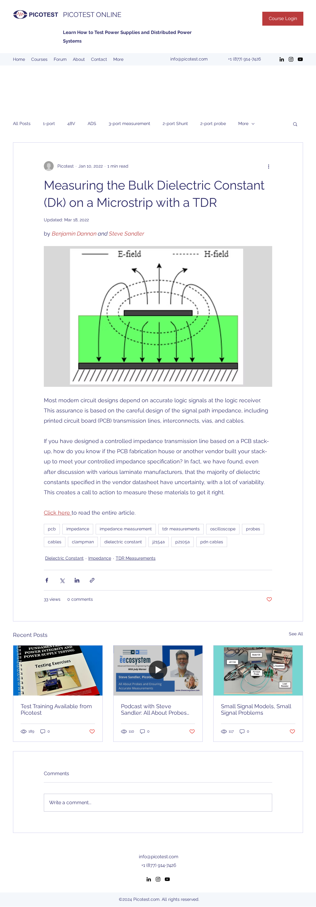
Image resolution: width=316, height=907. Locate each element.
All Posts (22, 123)
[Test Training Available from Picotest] (57, 671)
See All (296, 633)
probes (253, 528)
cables (54, 541)
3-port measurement (129, 123)
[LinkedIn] (282, 59)
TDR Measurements (136, 558)
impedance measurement (126, 528)
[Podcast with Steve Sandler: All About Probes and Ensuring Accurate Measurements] (158, 671)
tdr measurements (181, 528)
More (243, 123)
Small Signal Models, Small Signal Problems (256, 709)
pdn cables (211, 541)
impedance (77, 528)
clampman (83, 541)
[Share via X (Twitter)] (62, 580)
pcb (52, 528)
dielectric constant (123, 541)
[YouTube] (300, 59)
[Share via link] (92, 580)
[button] (295, 123)
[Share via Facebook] (47, 580)
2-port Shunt (175, 123)
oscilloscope (222, 528)
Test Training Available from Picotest (56, 709)
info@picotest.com (189, 58)
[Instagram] (291, 59)
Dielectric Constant (64, 558)
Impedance (99, 558)
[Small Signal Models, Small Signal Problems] (258, 671)
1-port (49, 123)
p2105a (182, 541)
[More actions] (268, 166)
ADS (92, 123)
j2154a (158, 541)
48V (71, 123)
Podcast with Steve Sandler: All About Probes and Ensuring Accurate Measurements (154, 709)
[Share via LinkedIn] (77, 580)
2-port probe (213, 123)
